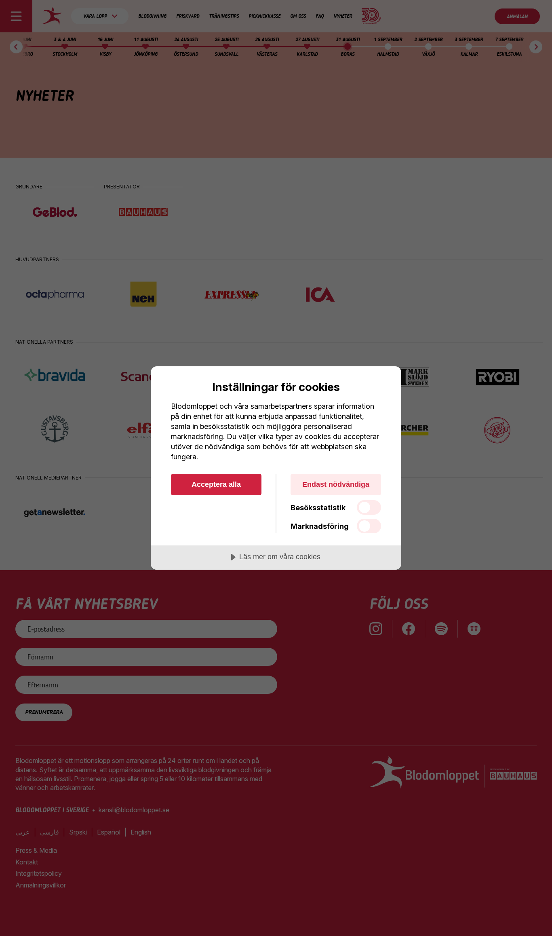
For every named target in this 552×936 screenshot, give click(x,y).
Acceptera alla (216, 484)
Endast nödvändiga (335, 484)
